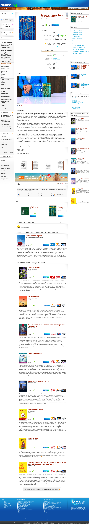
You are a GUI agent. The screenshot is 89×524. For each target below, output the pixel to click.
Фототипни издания (76, 107)
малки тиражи (24, 514)
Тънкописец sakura (76, 108)
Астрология (3, 69)
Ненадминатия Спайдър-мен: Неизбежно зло (52, 502)
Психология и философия (6, 59)
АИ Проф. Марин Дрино (6, 139)
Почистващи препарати (22, 503)
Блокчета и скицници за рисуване (81, 51)
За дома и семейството (6, 81)
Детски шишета (76, 42)
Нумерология (4, 71)
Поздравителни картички (6, 99)
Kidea (2, 147)
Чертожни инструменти (78, 49)
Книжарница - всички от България (26, 501)
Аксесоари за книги (5, 98)
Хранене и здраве (5, 79)
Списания (3, 105)
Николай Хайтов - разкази (77, 102)
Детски (21, 508)
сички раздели (5, 19)
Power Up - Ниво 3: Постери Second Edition (52, 519)
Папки (74, 55)
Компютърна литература (6, 42)
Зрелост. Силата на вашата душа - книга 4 (52, 509)
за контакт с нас (81, 507)
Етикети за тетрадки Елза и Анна (50, 505)
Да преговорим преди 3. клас (49, 506)
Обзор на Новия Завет (76, 105)
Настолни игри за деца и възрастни (25, 502)
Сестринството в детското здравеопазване (52, 513)
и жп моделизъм (24, 512)
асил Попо (3, 176)
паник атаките (75, 100)
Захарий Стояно (4, 150)
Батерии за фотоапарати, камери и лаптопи (26, 519)
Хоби (2, 94)
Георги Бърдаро (4, 171)
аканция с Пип (47, 515)
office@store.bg (84, 509)
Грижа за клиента (79, 0)
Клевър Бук (3, 136)
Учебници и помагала (78, 30)
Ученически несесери (78, 34)
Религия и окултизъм (26, 11)
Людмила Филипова (5, 168)
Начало (5, 501)
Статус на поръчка (7, 505)
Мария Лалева (4, 175)
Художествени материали (23, 505)
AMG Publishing (4, 144)
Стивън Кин (3, 173)
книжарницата (81, 93)
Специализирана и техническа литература (6, 55)
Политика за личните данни (84, 521)
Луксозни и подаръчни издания (6, 86)
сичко (24, 513)
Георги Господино (5, 178)
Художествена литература (6, 44)
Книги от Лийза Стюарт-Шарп (6, 127)
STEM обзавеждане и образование (24, 510)
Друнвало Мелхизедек (47, 18)
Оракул (2, 77)
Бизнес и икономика (5, 40)
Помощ (5, 507)
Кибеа (2, 149)
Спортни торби (76, 36)
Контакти (5, 502)
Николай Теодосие (76, 97)
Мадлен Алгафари (5, 165)
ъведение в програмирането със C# (6, 121)
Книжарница (5, 8)
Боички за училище (77, 53)
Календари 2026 (4, 93)
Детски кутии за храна (78, 40)
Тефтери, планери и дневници (5, 102)
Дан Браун (3, 170)
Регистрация (6, 506)
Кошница (5, 504)
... (23, 258)
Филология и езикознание (6, 50)
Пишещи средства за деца (79, 45)
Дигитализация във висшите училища (51, 503)
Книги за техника (4, 123)
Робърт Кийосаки (4, 167)
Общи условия (75, 521)
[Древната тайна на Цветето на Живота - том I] (27, 28)
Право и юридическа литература (5, 58)
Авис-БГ (2, 138)
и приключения (23, 515)
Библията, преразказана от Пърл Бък (79, 106)
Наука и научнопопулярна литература (6, 52)
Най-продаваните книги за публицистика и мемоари (7, 116)
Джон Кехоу (3, 179)
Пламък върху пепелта (48, 508)
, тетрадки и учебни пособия (25, 511)
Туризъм (3, 91)
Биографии (3, 84)
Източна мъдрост (5, 66)
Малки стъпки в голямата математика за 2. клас (53, 511)
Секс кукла (74, 99)
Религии (3, 65)
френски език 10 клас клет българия (79, 103)
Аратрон (55, 58)
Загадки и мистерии (5, 68)
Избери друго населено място (61, 34)
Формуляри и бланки (5, 96)
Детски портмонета (77, 38)
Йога (2, 72)
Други (2, 103)
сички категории (9, 108)
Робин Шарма (4, 162)
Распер (2, 141)
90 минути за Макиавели (49, 518)
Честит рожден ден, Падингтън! (50, 516)
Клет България (4, 142)
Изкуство (3, 82)
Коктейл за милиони (83, 75)
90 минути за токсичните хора (50, 510)
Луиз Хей (3, 160)
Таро (2, 75)
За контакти (86, 0)
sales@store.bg (83, 508)
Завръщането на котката (77, 101)
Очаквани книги (4, 107)
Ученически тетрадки (78, 43)
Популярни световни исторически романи (5, 118)
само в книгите (4, 20)
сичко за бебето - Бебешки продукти (25, 509)
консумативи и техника (24, 504)
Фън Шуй (3, 74)
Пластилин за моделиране (79, 47)
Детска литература (5, 45)
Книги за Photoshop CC (6, 124)
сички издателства (8, 152)
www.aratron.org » (56, 59)
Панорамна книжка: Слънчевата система (52, 514)
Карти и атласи (4, 90)
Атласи (2, 146)
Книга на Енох (47, 501)
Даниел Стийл (4, 159)
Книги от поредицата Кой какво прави (6, 129)
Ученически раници (77, 32)
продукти (22, 506)
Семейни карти (47, 512)
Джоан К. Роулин (4, 163)
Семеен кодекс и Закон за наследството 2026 (52, 507)
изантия (46, 504)
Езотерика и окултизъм (37, 11)
